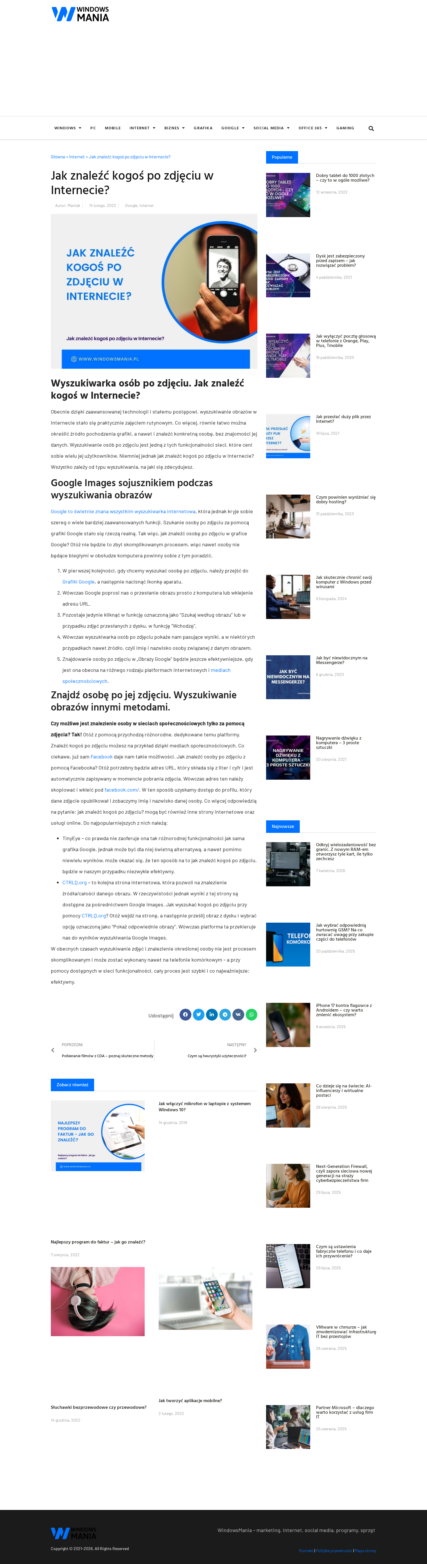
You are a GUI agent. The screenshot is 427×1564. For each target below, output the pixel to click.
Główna (58, 156)
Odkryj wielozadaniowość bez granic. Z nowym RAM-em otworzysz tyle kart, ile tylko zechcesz (346, 851)
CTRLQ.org (74, 882)
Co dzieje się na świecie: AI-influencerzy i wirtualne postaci (344, 1090)
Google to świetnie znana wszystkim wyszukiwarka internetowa (123, 511)
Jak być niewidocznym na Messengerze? (341, 660)
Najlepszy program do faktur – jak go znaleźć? (98, 1241)
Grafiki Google (78, 581)
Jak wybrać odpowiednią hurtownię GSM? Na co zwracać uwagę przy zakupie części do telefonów (345, 931)
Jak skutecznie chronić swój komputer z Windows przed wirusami (344, 582)
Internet (140, 128)
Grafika (203, 128)
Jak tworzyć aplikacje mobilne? (190, 1400)
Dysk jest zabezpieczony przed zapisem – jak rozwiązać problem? (340, 260)
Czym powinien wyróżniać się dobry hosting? (346, 499)
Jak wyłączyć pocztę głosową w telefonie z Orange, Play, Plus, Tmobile (346, 340)
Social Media (269, 128)
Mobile (113, 128)
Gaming (345, 128)
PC (93, 128)
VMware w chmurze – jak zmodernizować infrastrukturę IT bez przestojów (346, 1331)
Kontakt (306, 1550)
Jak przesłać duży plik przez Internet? (343, 419)
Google (230, 128)
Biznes (171, 128)
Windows (65, 128)
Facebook (102, 756)
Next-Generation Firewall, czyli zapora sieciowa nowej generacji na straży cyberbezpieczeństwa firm (344, 1173)
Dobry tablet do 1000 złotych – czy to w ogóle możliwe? (345, 177)
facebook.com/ (122, 789)
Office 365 (310, 128)
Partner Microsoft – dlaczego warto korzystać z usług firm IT (345, 1412)
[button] (371, 128)
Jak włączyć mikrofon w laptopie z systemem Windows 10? (205, 1106)
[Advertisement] (213, 72)
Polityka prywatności (334, 1550)
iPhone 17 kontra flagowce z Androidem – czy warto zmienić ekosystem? (344, 1010)
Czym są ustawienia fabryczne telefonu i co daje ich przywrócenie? (344, 1251)
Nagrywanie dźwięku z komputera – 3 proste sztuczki (338, 742)
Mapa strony (365, 1550)
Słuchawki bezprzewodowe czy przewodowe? (98, 1407)
